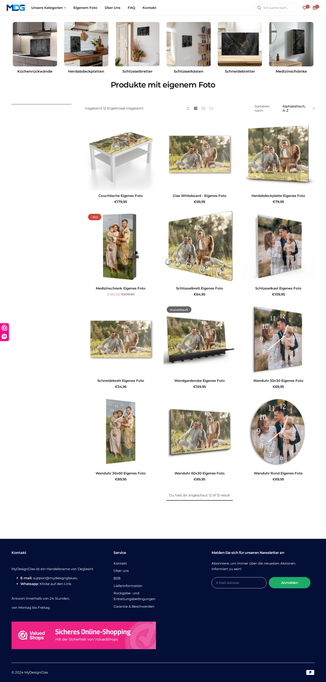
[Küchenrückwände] (35, 44)
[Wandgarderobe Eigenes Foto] (199, 339)
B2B (117, 578)
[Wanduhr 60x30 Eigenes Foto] (199, 431)
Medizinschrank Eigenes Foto (120, 288)
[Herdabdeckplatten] (86, 44)
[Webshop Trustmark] (84, 636)
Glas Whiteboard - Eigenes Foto (199, 196)
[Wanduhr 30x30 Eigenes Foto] (278, 339)
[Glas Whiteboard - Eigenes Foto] (199, 154)
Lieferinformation (128, 586)
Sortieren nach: (262, 108)
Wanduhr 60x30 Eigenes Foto (200, 473)
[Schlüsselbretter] (137, 44)
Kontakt (120, 563)
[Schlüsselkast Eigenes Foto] (278, 246)
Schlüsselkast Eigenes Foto (278, 288)
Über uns (121, 571)
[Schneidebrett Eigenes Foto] (121, 339)
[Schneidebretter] (240, 44)
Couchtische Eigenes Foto (120, 196)
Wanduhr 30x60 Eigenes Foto (121, 473)
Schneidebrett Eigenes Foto (120, 381)
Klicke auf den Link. (56, 584)
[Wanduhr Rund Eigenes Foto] (278, 431)
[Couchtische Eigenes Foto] (121, 154)
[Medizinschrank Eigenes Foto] (121, 246)
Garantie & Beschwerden (134, 606)
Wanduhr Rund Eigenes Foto (278, 473)
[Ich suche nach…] (259, 7)
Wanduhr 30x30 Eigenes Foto (278, 381)
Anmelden (289, 583)
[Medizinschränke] (291, 44)
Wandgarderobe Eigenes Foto (199, 381)
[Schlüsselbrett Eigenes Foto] (199, 246)
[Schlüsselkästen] (189, 44)
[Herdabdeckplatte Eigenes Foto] (278, 154)
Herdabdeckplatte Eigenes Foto (278, 196)
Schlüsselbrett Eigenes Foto (199, 288)
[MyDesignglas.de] (16, 8)
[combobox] (275, 7)
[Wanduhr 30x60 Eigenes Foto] (121, 431)
